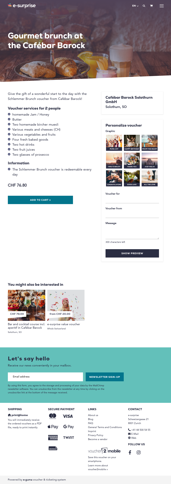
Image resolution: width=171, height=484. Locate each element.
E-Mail (135, 434)
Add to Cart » (40, 200)
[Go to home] (22, 6)
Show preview (132, 253)
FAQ (90, 423)
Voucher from (114, 208)
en (134, 6)
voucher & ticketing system (44, 479)
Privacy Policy (95, 435)
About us (93, 415)
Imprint (92, 431)
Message (111, 223)
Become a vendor (97, 439)
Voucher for (113, 194)
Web (133, 438)
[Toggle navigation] (161, 5)
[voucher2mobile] (105, 451)
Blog (90, 419)
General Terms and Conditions (105, 427)
